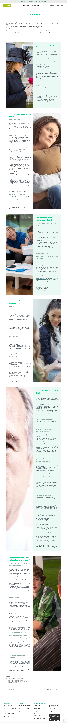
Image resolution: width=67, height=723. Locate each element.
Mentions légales (37, 715)
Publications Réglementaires (39, 718)
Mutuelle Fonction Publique (9, 713)
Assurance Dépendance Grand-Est (25, 711)
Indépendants (51, 711)
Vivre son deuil (14, 682)
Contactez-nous (59, 5)
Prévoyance (45, 5)
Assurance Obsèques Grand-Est (25, 710)
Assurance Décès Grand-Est (24, 708)
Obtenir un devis (30, 1)
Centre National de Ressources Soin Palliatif (20, 681)
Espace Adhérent (37, 705)
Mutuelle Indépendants (8, 711)
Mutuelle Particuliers (8, 705)
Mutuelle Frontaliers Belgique (9, 710)
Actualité (52, 5)
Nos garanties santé (36, 5)
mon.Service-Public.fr (21, 143)
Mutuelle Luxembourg (8, 714)
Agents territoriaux (52, 709)
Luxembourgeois (52, 708)
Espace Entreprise (37, 707)
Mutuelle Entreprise (7, 716)
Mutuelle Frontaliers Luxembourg (10, 708)
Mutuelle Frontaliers (8, 707)
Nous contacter (43, 1)
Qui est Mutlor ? (26, 5)
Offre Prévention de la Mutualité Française (18, 680)
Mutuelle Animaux (7, 717)
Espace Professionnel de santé (40, 708)
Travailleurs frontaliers (53, 705)
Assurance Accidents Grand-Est (25, 705)
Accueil (19, 5)
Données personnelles (38, 716)
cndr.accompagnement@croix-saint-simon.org (44, 290)
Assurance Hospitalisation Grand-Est (26, 707)
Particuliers (51, 706)
